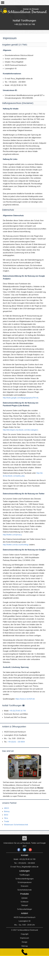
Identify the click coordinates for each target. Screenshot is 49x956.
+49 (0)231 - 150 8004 (16, 742)
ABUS (6, 808)
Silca (6, 818)
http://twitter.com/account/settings (16, 545)
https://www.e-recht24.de (25, 699)
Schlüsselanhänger (24, 909)
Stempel (24, 905)
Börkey (7, 811)
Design (24, 942)
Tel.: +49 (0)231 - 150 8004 (24, 863)
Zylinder (24, 898)
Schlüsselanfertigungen (24, 879)
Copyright (24, 934)
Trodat (6, 821)
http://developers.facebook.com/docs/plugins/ (20, 430)
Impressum (24, 938)
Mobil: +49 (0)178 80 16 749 (24, 859)
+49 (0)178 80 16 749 (17, 711)
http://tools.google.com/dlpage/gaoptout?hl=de (20, 398)
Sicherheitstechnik (24, 890)
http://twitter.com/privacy (12, 535)
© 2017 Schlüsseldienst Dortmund (24, 930)
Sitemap (24, 946)
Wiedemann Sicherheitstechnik (16, 825)
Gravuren (24, 886)
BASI (6, 815)
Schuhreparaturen (25, 882)
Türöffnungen (24, 875)
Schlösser (24, 902)
